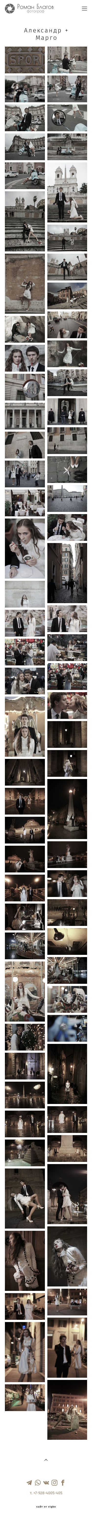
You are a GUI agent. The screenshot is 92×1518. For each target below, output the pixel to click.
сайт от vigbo (46, 1506)
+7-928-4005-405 (47, 1493)
